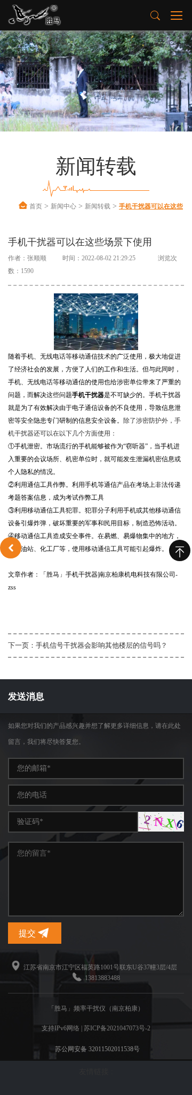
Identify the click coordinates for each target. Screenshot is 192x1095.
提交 (28, 933)
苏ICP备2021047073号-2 (117, 1028)
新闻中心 (63, 206)
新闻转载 (97, 206)
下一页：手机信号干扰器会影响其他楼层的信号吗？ (87, 645)
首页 (35, 206)
